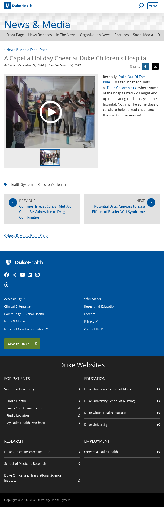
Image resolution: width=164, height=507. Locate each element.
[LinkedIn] (31, 275)
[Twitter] (15, 275)
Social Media (143, 34)
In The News (66, 34)
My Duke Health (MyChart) (25, 423)
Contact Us (92, 329)
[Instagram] (38, 275)
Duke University (96, 424)
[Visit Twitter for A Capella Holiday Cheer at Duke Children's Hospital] (155, 66)
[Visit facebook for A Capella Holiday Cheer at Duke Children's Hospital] (145, 66)
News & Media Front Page (27, 49)
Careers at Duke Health (101, 452)
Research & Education (100, 306)
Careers (89, 314)
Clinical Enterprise (17, 306)
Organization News (95, 34)
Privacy (89, 321)
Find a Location (17, 415)
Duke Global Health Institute (105, 412)
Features (122, 34)
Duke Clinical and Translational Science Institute (32, 478)
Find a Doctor (16, 401)
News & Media (14, 321)
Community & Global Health (24, 314)
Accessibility (13, 299)
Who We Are (93, 299)
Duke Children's (119, 87)
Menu (153, 6)
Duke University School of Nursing (109, 401)
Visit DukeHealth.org (19, 389)
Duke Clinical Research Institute (27, 452)
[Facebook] (7, 275)
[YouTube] (23, 275)
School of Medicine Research (25, 463)
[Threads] (7, 285)
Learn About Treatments (24, 408)
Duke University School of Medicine (110, 389)
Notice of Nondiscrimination (24, 329)
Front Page (15, 34)
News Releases (40, 34)
